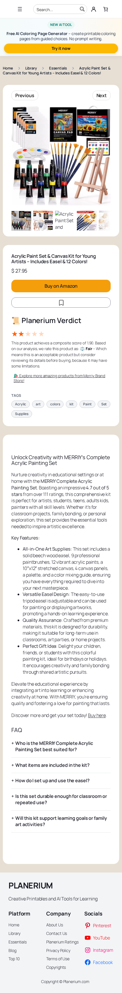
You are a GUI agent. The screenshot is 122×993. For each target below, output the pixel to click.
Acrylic (20, 404)
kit (71, 404)
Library (31, 68)
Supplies (21, 413)
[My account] (93, 9)
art (38, 404)
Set (104, 404)
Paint (87, 404)
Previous (24, 95)
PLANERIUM (31, 885)
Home (8, 68)
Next (101, 95)
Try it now (61, 48)
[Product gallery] (61, 155)
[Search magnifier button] (82, 9)
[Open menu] (19, 9)
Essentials (58, 68)
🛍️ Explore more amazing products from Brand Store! (59, 378)
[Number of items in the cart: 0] (106, 9)
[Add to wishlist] (61, 302)
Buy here (97, 715)
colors (55, 404)
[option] (43, 221)
